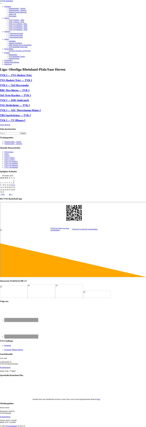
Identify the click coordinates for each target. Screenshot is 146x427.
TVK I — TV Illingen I (12, 120)
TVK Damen (8, 152)
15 (14, 185)
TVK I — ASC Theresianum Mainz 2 (20, 110)
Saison (6, 39)
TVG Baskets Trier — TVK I (16, 80)
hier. (98, 399)
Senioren (7, 31)
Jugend (6, 18)
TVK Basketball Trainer (17, 56)
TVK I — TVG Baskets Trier (16, 75)
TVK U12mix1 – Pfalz (16, 20)
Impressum (8, 64)
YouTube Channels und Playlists (19, 51)
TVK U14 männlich (11, 163)
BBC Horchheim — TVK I (14, 90)
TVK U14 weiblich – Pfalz (18, 24)
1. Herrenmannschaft (16, 35)
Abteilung (7, 6)
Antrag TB (12, 14)
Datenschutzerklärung (11, 62)
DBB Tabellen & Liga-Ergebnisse (20, 45)
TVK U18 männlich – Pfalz (18, 29)
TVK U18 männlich (11, 167)
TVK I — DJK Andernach (14, 100)
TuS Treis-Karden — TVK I (15, 95)
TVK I (6, 154)
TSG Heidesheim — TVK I (15, 105)
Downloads (12, 16)
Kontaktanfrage (5, 367)
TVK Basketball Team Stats (18, 47)
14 (12, 185)
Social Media (8, 49)
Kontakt (7, 53)
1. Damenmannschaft (16, 33)
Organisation (13, 55)
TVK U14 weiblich (11, 161)
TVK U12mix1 (9, 158)
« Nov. (2, 194)
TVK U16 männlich (11, 165)
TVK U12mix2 (9, 160)
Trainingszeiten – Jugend (17, 8)
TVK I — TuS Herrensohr (14, 85)
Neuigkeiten (8, 60)
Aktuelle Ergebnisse (15, 43)
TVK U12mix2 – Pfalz (16, 22)
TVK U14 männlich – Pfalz (18, 26)
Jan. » (11, 194)
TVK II (6, 156)
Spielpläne (12, 41)
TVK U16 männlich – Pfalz (18, 28)
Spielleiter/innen (14, 58)
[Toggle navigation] (1, 3)
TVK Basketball (11, 426)
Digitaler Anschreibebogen (18, 12)
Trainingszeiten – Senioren (18, 10)
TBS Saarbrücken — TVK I (15, 115)
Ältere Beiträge (5, 125)
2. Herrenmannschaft (16, 37)
